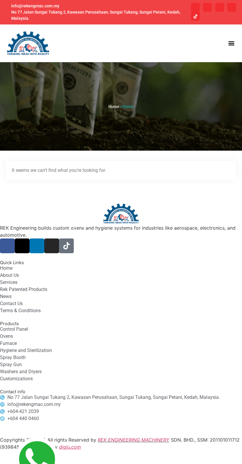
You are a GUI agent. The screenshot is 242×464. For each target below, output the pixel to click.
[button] (231, 43)
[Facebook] (195, 7)
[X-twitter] (207, 7)
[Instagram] (231, 7)
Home (113, 106)
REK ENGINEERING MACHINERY (133, 440)
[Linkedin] (219, 7)
